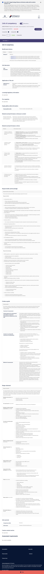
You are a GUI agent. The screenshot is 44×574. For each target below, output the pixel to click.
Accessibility (4, 549)
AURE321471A (13, 58)
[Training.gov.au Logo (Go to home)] (14, 16)
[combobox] (8, 35)
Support (30, 553)
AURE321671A (13, 56)
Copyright (30, 549)
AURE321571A (13, 57)
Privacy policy (5, 553)
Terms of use (4, 558)
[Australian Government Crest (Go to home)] (5, 16)
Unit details (6, 40)
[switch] (21, 23)
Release (4, 35)
